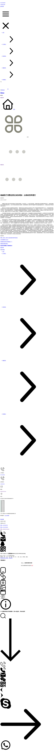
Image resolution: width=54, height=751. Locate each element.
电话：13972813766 (4, 525)
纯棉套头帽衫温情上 (4, 243)
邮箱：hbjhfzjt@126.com (4, 529)
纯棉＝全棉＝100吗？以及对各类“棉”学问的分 (9, 237)
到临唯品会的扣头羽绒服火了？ (6, 241)
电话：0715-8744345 (4, 527)
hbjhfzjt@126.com (3, 491)
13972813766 (2, 4)
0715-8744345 (2, 2)
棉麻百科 (2, 97)
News (2, 93)
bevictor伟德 (7, 515)
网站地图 (2, 519)
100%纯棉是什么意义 (4, 239)
